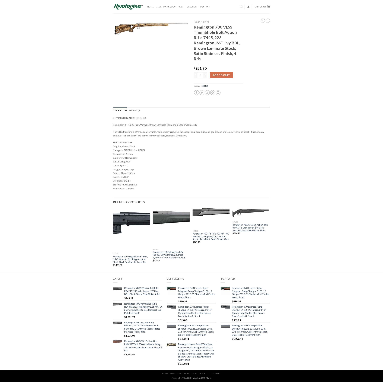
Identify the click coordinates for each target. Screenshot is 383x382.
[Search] (241, 7)
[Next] (269, 239)
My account (170, 7)
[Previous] (113, 239)
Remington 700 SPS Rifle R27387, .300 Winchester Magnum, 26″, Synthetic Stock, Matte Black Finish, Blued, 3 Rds (211, 236)
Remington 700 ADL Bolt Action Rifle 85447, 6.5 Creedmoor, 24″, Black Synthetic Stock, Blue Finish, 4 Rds (250, 228)
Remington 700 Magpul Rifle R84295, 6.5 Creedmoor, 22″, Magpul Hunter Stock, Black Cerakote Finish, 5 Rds (130, 259)
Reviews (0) (134, 110)
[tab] (120, 110)
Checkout (192, 7)
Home (150, 7)
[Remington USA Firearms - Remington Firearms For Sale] (128, 6)
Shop (158, 7)
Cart (182, 7)
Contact (205, 7)
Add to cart (221, 75)
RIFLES (206, 22)
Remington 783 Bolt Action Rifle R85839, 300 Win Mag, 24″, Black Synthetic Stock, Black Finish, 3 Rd (169, 255)
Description (120, 110)
